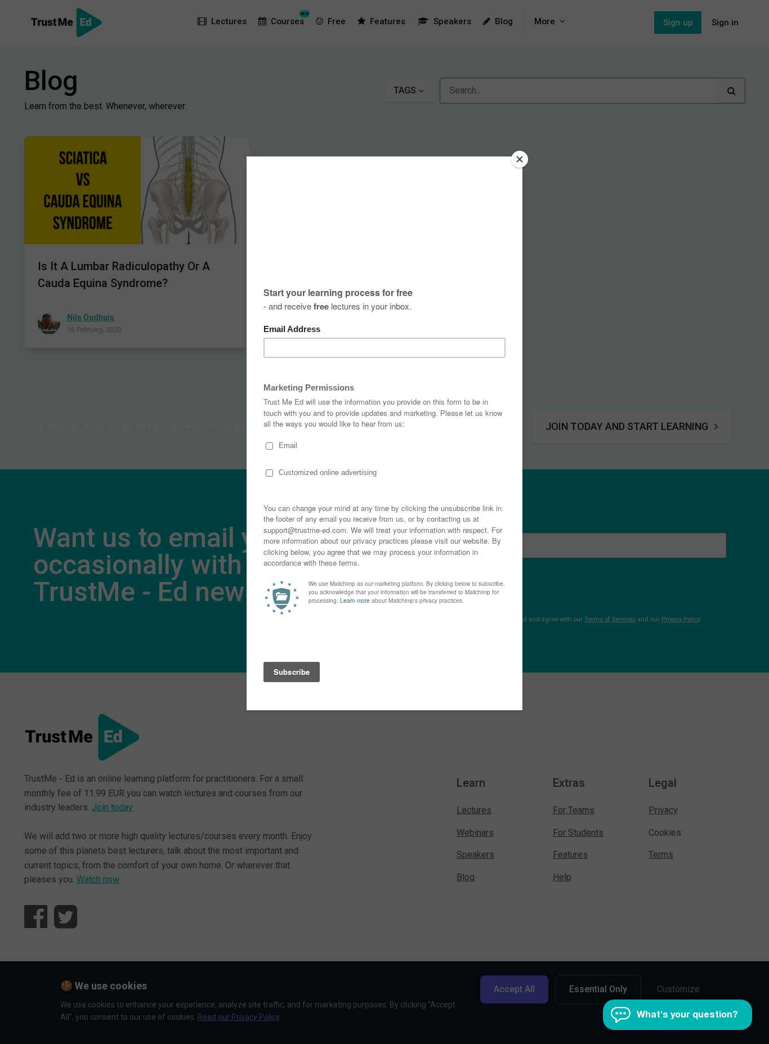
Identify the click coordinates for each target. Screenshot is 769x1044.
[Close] (519, 159)
